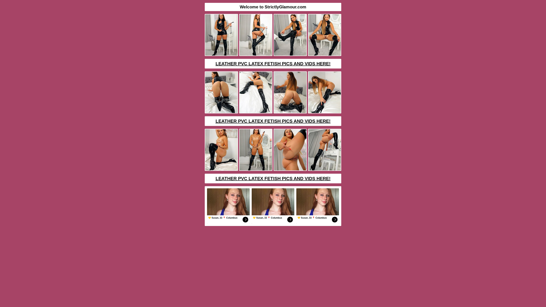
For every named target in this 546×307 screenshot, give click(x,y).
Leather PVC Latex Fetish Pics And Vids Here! (273, 63)
